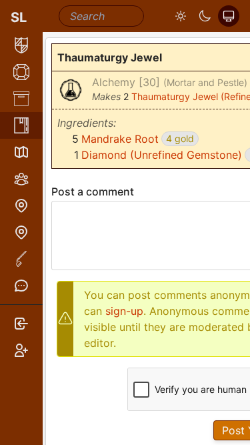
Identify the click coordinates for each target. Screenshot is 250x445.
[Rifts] (21, 205)
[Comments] (21, 285)
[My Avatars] (21, 45)
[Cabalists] (21, 178)
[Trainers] (21, 232)
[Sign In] (21, 323)
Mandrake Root (120, 138)
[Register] (21, 350)
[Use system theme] (228, 16)
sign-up (124, 311)
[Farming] (21, 259)
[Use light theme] (180, 16)
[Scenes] (21, 152)
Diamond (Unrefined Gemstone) (161, 154)
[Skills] (21, 72)
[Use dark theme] (204, 16)
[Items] (21, 98)
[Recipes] (21, 125)
